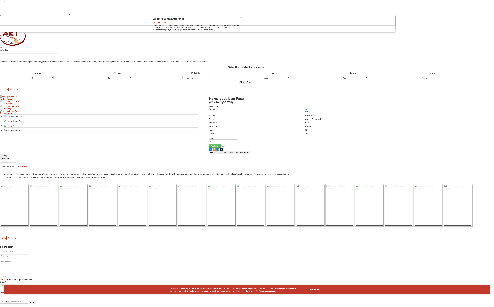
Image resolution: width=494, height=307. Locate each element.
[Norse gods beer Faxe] (101, 116)
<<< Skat (4, 89)
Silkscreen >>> (15, 89)
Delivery (4, 155)
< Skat (3, 238)
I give (4, 276)
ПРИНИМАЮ (314, 290)
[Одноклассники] (214, 149)
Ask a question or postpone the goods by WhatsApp (229, 152)
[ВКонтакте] (210, 149)
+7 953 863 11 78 (159, 22)
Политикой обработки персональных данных (264, 291)
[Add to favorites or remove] (223, 146)
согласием (278, 288)
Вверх (2, 292)
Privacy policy (12, 298)
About (4, 298)
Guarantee (5, 158)
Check (3, 282)
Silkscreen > (12, 238)
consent (3, 279)
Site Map (469, 298)
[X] (221, 149)
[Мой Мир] (217, 149)
